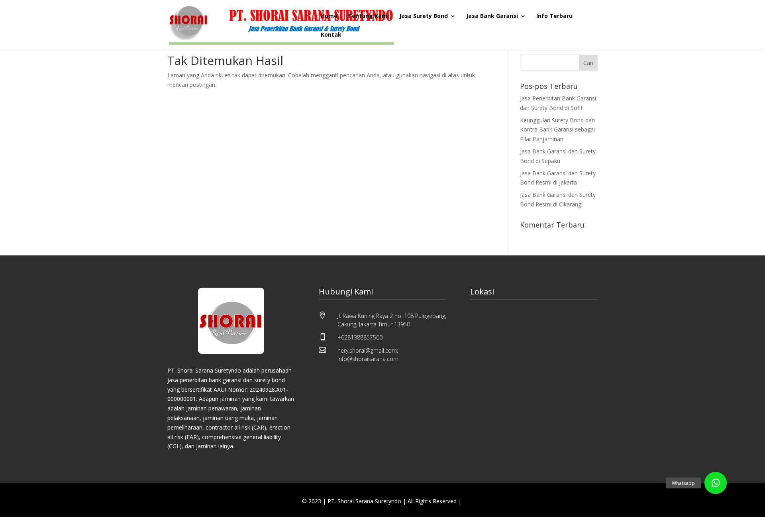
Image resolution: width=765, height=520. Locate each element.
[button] (715, 483)
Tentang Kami (368, 16)
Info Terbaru (554, 16)
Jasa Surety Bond (423, 16)
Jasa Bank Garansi (492, 16)
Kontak (331, 35)
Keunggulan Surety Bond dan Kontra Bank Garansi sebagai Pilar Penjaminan (557, 129)
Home (329, 16)
